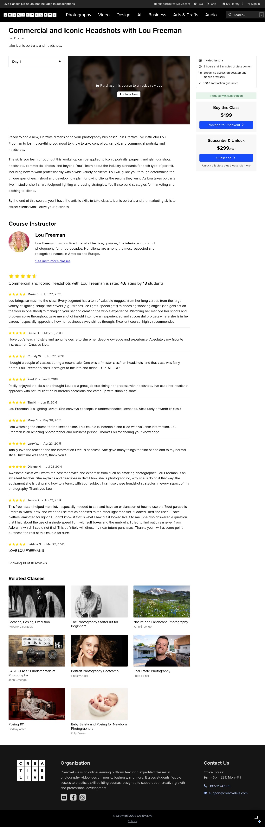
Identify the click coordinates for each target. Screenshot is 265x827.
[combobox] (245, 14)
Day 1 (16, 61)
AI (139, 14)
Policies (132, 821)
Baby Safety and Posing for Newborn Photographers (99, 726)
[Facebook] (73, 797)
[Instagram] (82, 797)
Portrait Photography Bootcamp (95, 670)
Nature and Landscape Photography (160, 621)
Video (104, 14)
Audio (211, 14)
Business (157, 14)
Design (123, 14)
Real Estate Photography (151, 670)
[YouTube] (64, 797)
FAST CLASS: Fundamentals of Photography (32, 673)
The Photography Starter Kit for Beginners (94, 624)
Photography (78, 14)
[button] (255, 817)
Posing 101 (16, 724)
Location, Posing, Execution (29, 621)
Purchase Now (129, 94)
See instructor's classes (52, 261)
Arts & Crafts (185, 14)
